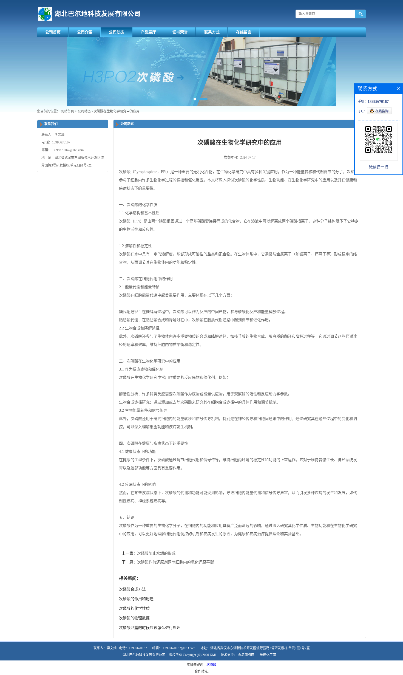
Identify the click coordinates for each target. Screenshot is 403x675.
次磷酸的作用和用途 (136, 599)
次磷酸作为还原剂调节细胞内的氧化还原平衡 (175, 562)
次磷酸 (211, 664)
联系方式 (212, 32)
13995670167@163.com (179, 648)
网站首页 (67, 111)
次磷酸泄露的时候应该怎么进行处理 (149, 628)
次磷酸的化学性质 (134, 608)
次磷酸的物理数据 (134, 618)
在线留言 (243, 32)
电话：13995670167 (133, 648)
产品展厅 (148, 32)
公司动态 (116, 32)
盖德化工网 (268, 655)
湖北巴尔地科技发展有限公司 (144, 655)
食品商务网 (246, 655)
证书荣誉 (180, 32)
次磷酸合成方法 (132, 589)
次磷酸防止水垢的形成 (156, 553)
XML (213, 655)
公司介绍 (84, 32)
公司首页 (53, 32)
